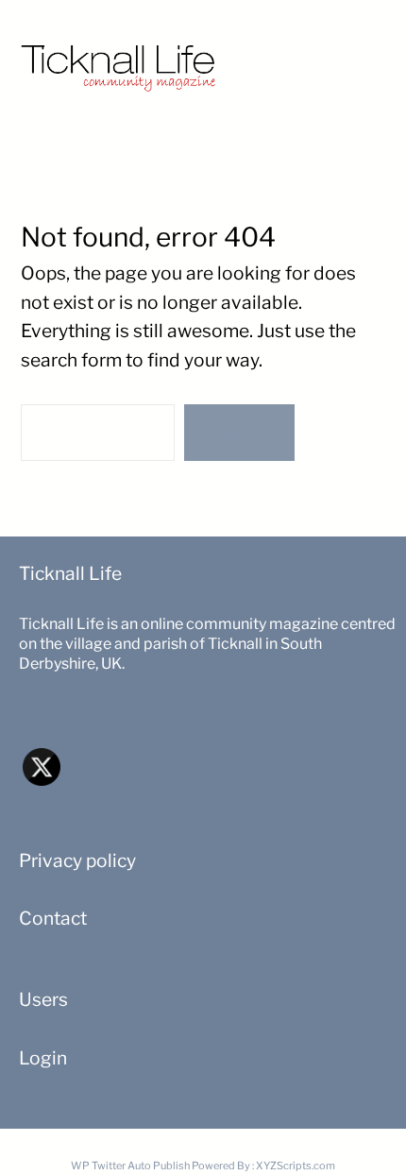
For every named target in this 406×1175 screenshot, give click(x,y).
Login (43, 1058)
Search (239, 431)
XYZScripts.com (295, 1165)
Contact (53, 918)
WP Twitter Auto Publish (130, 1165)
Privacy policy (77, 860)
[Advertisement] (323, 59)
